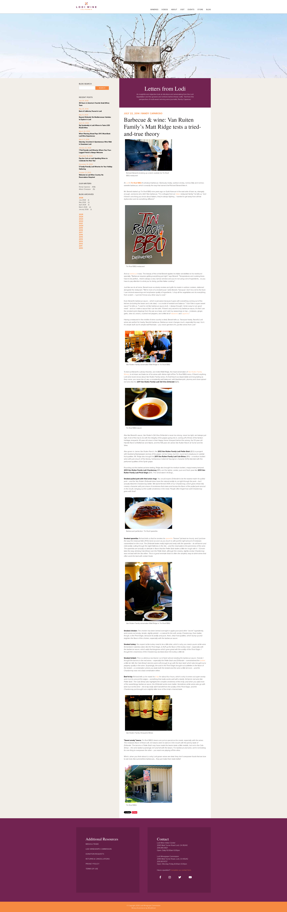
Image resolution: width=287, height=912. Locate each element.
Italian (178, 194)
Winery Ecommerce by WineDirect (144, 908)
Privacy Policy (92, 864)
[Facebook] (160, 877)
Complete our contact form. (181, 870)
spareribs (169, 538)
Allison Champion (87, 189)
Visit (182, 9)
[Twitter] (180, 877)
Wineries (154, 9)
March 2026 (85, 207)
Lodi (127, 183)
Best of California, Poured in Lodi (90, 111)
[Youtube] (190, 877)
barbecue (133, 274)
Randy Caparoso (87, 187)
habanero (174, 313)
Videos (164, 9)
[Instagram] (170, 877)
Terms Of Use (92, 869)
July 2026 (84, 200)
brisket (202, 660)
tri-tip (157, 677)
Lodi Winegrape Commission (86, 7)
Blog (208, 9)
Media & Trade (92, 844)
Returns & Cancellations (98, 859)
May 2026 (84, 202)
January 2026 (85, 209)
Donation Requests (95, 854)
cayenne (185, 313)
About (174, 9)
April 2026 (84, 205)
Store (200, 9)
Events (191, 9)
